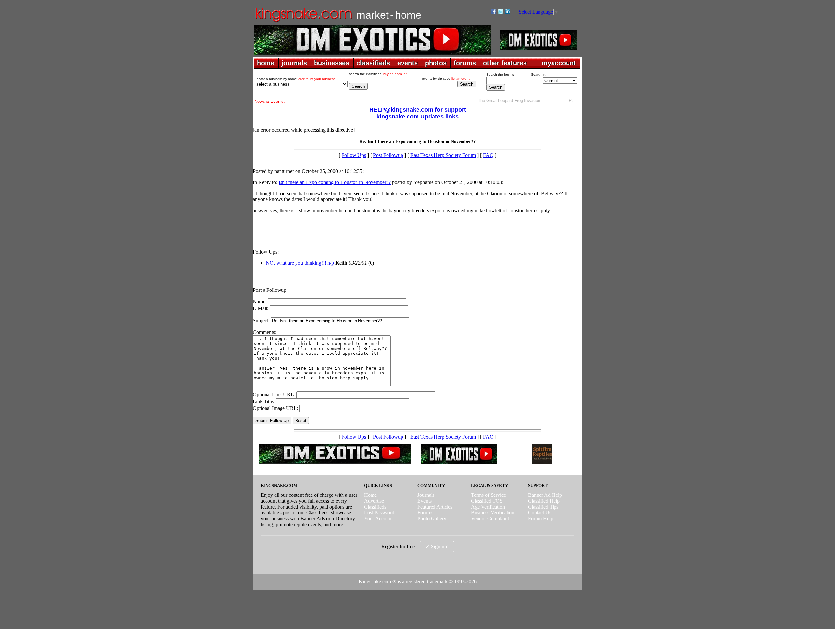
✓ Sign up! (436, 546)
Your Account (378, 518)
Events (425, 501)
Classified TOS (487, 501)
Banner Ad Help (545, 495)
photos (436, 63)
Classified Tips (543, 507)
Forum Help (540, 518)
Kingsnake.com (375, 581)
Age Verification (488, 507)
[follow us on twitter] (500, 12)
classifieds (373, 63)
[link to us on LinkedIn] (507, 12)
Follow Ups (354, 155)
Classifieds (375, 507)
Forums (425, 512)
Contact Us (539, 512)
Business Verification (492, 512)
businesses (331, 63)
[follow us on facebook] (493, 12)
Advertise (374, 501)
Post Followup (388, 155)
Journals (426, 495)
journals (294, 63)
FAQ (488, 155)
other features (505, 63)
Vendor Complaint (490, 518)
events (407, 63)
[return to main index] (303, 21)
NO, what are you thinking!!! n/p (300, 263)
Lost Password (379, 512)
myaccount (559, 63)
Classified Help (544, 501)
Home (370, 495)
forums (465, 63)
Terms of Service (488, 495)
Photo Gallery (432, 518)
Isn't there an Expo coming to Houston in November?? (335, 182)
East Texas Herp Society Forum (443, 155)
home (265, 63)
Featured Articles (435, 507)
